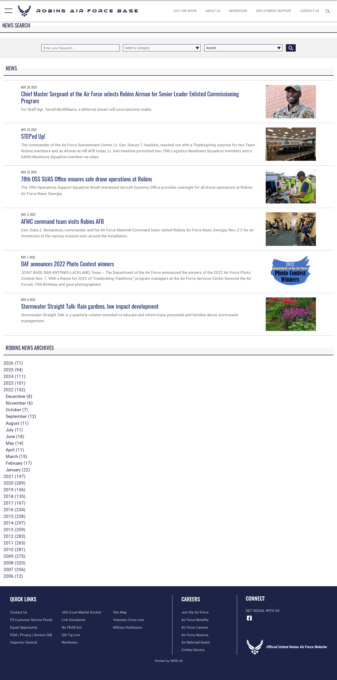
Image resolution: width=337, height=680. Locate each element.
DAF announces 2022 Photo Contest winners (67, 263)
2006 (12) (13, 576)
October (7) (17, 409)
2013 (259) (14, 529)
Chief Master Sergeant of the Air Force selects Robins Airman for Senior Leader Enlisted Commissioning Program (130, 97)
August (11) (17, 423)
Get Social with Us (262, 611)
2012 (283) (14, 536)
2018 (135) (14, 496)
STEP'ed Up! (33, 136)
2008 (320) (14, 563)
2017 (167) (14, 503)
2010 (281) (14, 549)
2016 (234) (14, 509)
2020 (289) (14, 483)
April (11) (15, 449)
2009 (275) (14, 556)
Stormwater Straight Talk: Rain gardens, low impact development (90, 306)
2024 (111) (14, 376)
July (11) (14, 430)
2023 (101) (14, 383)
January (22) (18, 469)
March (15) (16, 456)
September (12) (21, 416)
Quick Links (23, 599)
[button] (7, 11)
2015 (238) (14, 516)
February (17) (19, 463)
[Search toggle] (329, 11)
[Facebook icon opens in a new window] (249, 618)
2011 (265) (14, 543)
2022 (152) (14, 389)
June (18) (15, 436)
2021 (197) (14, 476)
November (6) (19, 403)
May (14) (14, 443)
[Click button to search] (291, 47)
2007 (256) (14, 569)
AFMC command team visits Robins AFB (62, 221)
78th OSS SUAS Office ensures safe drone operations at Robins (86, 179)
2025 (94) (13, 369)
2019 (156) (14, 489)
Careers (190, 599)
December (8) (19, 396)
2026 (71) (13, 363)
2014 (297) (14, 523)
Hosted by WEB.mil (168, 661)
